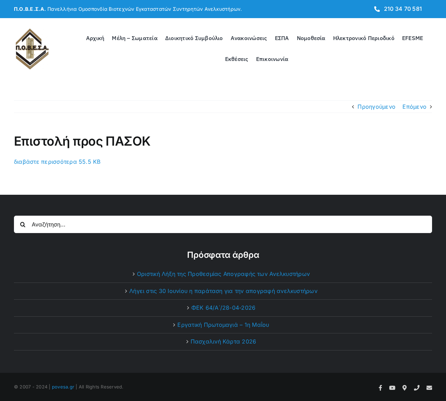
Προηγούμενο (376, 106)
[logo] (32, 29)
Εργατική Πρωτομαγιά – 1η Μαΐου (223, 324)
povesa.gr (63, 387)
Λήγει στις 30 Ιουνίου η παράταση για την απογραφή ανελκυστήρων (223, 290)
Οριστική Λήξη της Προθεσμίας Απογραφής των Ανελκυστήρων (223, 273)
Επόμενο (414, 106)
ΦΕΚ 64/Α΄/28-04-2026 (223, 307)
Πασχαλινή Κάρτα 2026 (223, 341)
